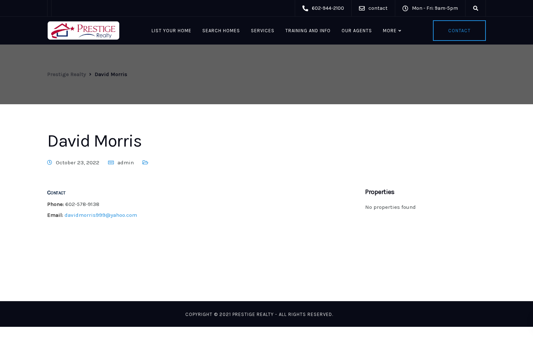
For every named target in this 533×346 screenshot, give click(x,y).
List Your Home (171, 30)
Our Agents (357, 30)
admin (125, 162)
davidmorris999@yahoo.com (101, 215)
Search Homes (221, 30)
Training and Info (308, 30)
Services (262, 30)
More (390, 30)
